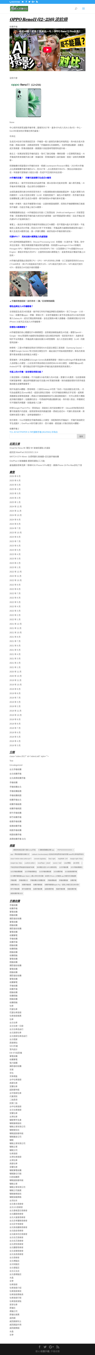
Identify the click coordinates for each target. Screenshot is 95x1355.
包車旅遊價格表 (16, 1294)
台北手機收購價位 (77, 867)
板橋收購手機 (15, 826)
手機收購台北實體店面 (37, 880)
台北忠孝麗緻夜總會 (18, 1221)
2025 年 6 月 (15, 481)
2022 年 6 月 (15, 598)
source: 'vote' (57, 863)
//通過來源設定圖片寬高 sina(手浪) (24, 850)
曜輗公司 (13, 1150)
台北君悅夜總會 (16, 1244)
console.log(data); (40, 859)
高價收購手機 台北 (18, 839)
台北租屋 (13, 1039)
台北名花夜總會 (16, 1237)
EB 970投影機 (16, 1053)
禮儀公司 (13, 1311)
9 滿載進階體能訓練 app (46, 850)
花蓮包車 (13, 1009)
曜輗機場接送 (15, 1123)
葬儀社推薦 (14, 1315)
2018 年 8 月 (15, 724)
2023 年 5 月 (15, 550)
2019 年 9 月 (15, 689)
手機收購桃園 (15, 795)
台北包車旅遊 (15, 1110)
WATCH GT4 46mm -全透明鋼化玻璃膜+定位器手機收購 (34, 457)
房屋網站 (13, 1043)
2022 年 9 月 (15, 585)
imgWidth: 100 (63, 859)
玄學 (11, 1281)
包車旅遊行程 (15, 1298)
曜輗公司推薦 (15, 1190)
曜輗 (11, 1140)
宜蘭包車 (13, 1086)
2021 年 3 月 (15, 659)
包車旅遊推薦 (15, 1016)
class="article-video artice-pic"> (21, 859)
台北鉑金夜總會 (16, 1231)
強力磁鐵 (13, 1063)
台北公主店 (14, 1271)
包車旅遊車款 (15, 1291)
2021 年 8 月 (15, 637)
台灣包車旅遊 (15, 1157)
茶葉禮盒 (13, 1076)
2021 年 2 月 (15, 663)
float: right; (52, 859)
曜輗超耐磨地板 (16, 1133)
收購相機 (13, 949)
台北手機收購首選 (45, 872)
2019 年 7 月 (15, 698)
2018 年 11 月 (15, 711)
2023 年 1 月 (15, 567)
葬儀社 (12, 1308)
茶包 (11, 1073)
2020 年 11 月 (15, 672)
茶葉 (11, 1070)
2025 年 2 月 (15, 498)
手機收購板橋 (15, 791)
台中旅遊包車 (15, 1093)
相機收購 (13, 915)
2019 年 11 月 (15, 680)
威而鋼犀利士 (15, 1321)
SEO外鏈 (14, 1046)
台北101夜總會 (16, 1207)
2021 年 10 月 (16, 633)
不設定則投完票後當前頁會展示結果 (22, 867)
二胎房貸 (13, 1100)
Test (11, 761)
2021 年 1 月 (15, 667)
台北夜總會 (14, 1258)
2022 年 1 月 (15, 619)
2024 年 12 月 (16, 507)
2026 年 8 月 (15, 476)
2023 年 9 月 (15, 537)
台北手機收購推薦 (16, 872)
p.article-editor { (30, 863)
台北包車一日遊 (16, 1026)
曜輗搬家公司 (15, 1137)
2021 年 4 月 (15, 654)
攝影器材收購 (15, 1066)
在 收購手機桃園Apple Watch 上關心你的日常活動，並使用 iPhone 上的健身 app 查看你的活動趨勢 (43, 876)
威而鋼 (12, 1318)
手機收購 (13, 782)
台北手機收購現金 (31, 872)
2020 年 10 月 (16, 676)
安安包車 (13, 1305)
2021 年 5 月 (15, 650)
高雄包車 (13, 1083)
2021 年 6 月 (15, 646)
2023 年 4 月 (15, 554)
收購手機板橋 (15, 804)
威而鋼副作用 (15, 1325)
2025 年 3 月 (15, 493)
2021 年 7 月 (15, 641)
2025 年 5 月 (15, 485)
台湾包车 (13, 1201)
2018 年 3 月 (15, 745)
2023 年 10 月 (16, 533)
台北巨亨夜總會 (16, 1224)
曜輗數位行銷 (15, 1174)
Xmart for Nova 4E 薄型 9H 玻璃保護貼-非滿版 (30, 448)
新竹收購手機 (15, 817)
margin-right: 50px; (76, 859)
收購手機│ (45, 1351)
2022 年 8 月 (15, 589)
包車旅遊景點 (15, 1301)
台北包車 (13, 1023)
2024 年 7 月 (15, 528)
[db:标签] (76, 863)
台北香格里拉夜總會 (18, 1211)
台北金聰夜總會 (16, 1251)
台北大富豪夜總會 (17, 1217)
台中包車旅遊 (15, 1080)
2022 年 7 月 (15, 593)
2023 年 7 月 (15, 541)
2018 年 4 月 (15, 741)
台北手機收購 (15, 769)
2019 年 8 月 (15, 693)
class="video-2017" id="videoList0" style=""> (29, 756)
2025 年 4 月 (15, 489)
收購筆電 (13, 935)
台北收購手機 (15, 774)
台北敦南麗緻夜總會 (18, 1227)
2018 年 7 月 (15, 728)
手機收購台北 (15, 787)
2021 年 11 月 (15, 628)
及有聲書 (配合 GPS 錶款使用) (47, 867)
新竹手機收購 (15, 813)
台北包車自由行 (16, 1029)
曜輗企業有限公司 (17, 1127)
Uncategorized (16, 765)
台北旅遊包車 (15, 1033)
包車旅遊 (13, 1154)
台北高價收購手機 (17, 778)
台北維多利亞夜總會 (18, 1234)
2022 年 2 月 (15, 615)
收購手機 (73, 880)
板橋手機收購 (15, 821)
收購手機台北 (15, 800)
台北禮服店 (14, 1261)
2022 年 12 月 (16, 572)
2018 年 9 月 (15, 719)
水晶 (11, 1278)
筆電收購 (13, 912)
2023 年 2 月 (15, 563)
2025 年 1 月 (15, 502)
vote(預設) (67, 863)
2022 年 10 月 (16, 580)
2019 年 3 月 (15, 702)
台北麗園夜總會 (16, 1214)
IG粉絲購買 (14, 1177)
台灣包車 (13, 1117)
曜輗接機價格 (15, 1197)
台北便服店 (14, 1268)
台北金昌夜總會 (16, 1254)
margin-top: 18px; (16, 863)
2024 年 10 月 (16, 515)
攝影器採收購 (15, 919)
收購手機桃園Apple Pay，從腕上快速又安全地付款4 (62, 885)
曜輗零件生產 (15, 1120)
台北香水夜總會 (16, 1204)
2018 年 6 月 (15, 732)
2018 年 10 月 (16, 715)
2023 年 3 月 (15, 559)
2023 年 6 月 (15, 546)
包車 (11, 1006)
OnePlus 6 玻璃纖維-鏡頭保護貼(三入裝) (27, 461)
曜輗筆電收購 (15, 1170)
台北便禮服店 (15, 1274)
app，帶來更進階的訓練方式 (20, 854)
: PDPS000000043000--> (65, 850)
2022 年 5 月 (15, 602)
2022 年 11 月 (15, 576)
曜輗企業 (13, 1147)
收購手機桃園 (15, 808)
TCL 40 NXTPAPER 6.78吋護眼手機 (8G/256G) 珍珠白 (34, 432)
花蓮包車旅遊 (15, 1012)
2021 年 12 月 (16, 624)
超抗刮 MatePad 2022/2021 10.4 (24, 452)
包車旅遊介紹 (15, 1288)
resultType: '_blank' (44, 863)
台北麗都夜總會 (16, 1247)
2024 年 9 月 (15, 520)
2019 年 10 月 (16, 685)
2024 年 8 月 (15, 524)
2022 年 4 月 (15, 606)
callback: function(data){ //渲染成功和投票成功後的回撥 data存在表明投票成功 (58, 854)
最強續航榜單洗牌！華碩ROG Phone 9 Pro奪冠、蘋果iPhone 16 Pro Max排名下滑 (46, 465)
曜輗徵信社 (14, 1130)
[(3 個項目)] (11, 849)
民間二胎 (13, 1103)
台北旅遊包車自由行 (18, 1036)
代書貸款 (13, 1096)
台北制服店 (14, 1264)
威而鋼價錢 (14, 1328)
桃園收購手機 (15, 835)
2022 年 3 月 (15, 611)
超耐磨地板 (14, 1090)
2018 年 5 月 (15, 737)
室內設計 (13, 1049)
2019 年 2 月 (15, 706)
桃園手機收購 (15, 830)
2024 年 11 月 (15, 511)
